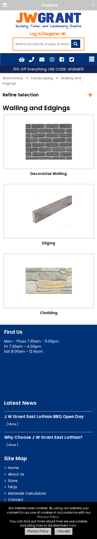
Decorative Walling (48, 173)
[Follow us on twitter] (71, 59)
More (12, 424)
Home (13, 467)
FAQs (12, 487)
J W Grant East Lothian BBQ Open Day (44, 417)
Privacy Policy (48, 517)
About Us (16, 474)
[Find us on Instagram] (52, 59)
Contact (15, 499)
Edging (48, 243)
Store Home (13, 78)
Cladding (48, 312)
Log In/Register (45, 34)
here (72, 525)
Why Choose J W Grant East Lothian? (43, 437)
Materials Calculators (27, 493)
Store (13, 480)
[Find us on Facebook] (61, 59)
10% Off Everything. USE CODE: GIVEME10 (48, 69)
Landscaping (42, 78)
